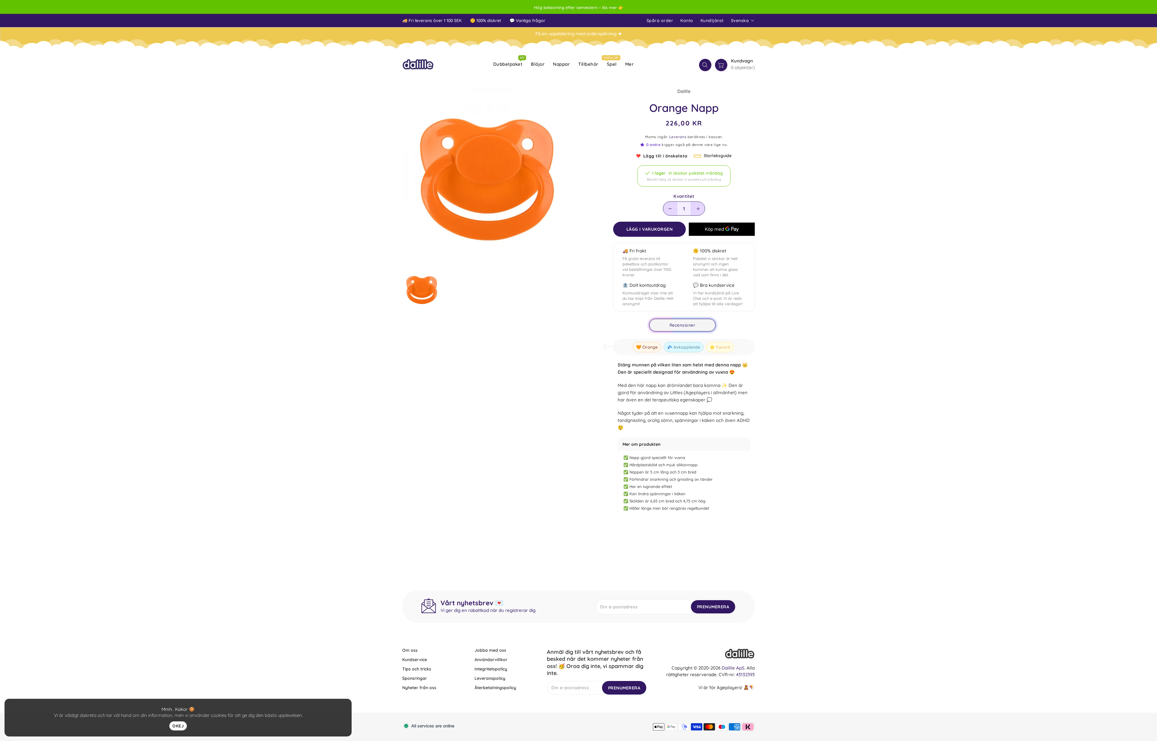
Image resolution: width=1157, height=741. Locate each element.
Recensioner (682, 325)
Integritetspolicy (491, 669)
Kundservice (414, 659)
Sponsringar (414, 678)
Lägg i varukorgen (649, 229)
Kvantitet (684, 196)
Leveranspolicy (490, 678)
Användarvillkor (491, 659)
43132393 (745, 674)
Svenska (740, 20)
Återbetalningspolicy (495, 687)
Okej (178, 726)
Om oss (410, 650)
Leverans (678, 137)
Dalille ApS (733, 668)
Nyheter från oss (419, 687)
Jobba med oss (490, 650)
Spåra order (660, 20)
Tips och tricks (416, 669)
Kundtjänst (712, 20)
